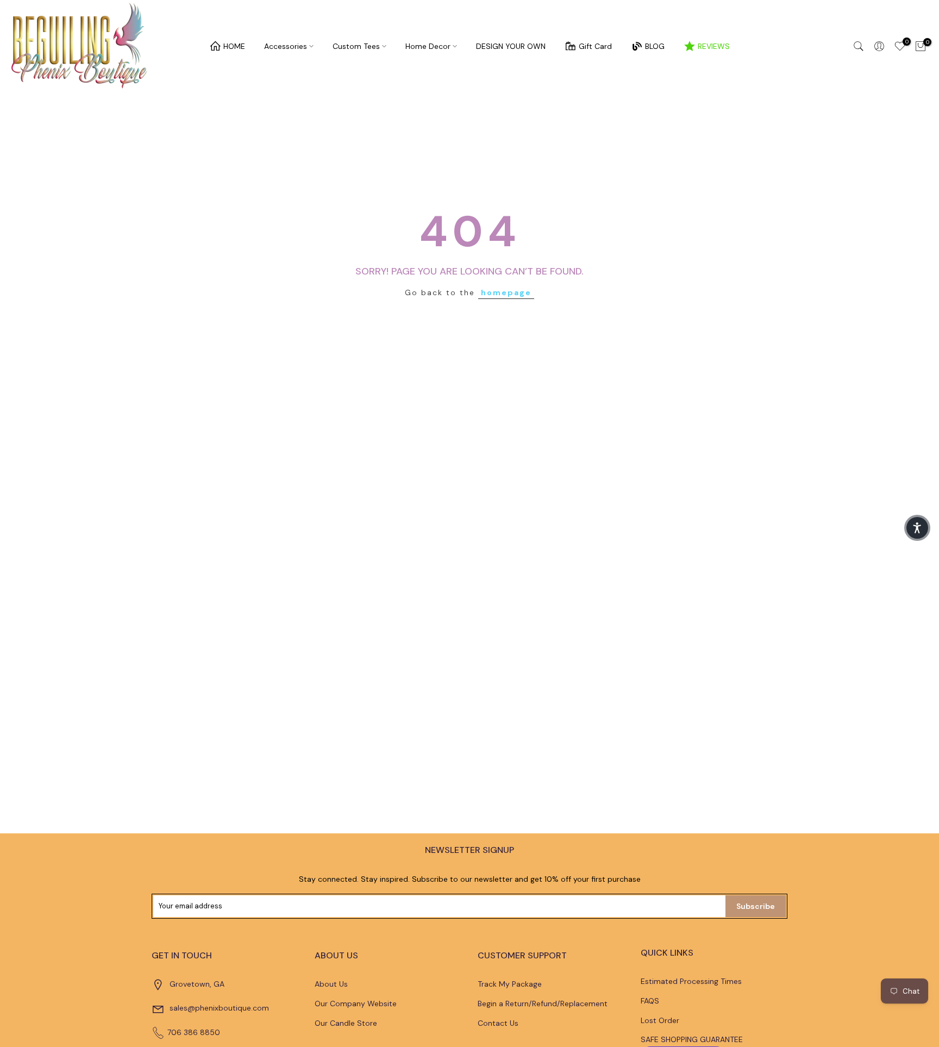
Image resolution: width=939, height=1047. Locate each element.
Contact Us (498, 1023)
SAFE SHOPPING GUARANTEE (692, 1039)
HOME (234, 46)
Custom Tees (356, 46)
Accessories (285, 46)
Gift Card (595, 46)
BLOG (655, 46)
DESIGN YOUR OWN (511, 46)
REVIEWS (714, 46)
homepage (506, 292)
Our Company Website (356, 1003)
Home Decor (427, 46)
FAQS (650, 1001)
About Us (331, 984)
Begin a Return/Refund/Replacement (543, 1003)
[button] (917, 528)
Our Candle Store (346, 1023)
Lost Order (660, 1020)
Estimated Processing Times (691, 981)
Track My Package (510, 984)
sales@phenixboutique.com (219, 1008)
